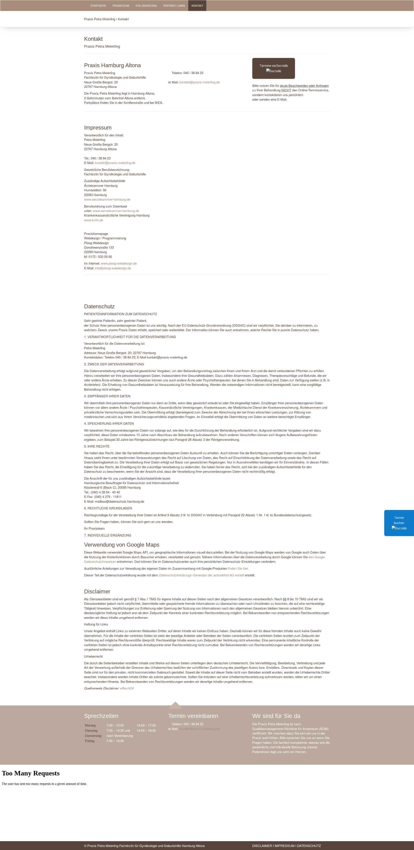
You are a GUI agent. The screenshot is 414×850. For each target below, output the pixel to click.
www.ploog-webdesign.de (119, 263)
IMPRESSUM (285, 845)
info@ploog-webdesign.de (113, 268)
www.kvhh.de (93, 220)
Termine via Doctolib (274, 65)
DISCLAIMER (262, 845)
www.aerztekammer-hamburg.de (107, 199)
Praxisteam (121, 5)
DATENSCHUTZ (309, 845)
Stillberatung (146, 5)
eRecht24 (127, 688)
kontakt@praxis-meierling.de (199, 82)
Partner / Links (174, 5)
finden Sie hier (237, 568)
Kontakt (197, 5)
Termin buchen (399, 520)
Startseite (98, 5)
